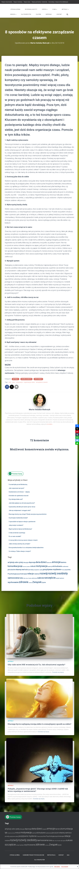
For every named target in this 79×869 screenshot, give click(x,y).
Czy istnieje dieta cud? (16, 499)
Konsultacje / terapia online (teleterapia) (58, 2)
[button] (56, 9)
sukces (40, 578)
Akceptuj (57, 866)
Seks (21, 578)
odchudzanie (57, 566)
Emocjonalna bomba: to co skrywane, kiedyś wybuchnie (26, 547)
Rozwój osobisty (26, 379)
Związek (37, 582)
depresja (32, 562)
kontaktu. (50, 424)
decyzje (25, 562)
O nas (54, 9)
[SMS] (77, 443)
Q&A (68, 855)
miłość (33, 566)
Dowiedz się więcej (58, 672)
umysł (57, 578)
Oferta (44, 9)
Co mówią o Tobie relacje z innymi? (20, 551)
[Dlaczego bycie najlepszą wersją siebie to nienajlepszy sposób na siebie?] (39, 698)
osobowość (65, 566)
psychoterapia (22, 574)
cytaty (20, 562)
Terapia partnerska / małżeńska (39, 2)
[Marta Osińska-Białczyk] (39, 400)
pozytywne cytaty (38, 569)
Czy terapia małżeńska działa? (18, 518)
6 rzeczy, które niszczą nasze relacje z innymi (23, 540)
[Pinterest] (77, 431)
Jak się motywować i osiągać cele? (20, 510)
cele (9, 382)
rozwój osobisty (58, 573)
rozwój (43, 573)
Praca (63, 569)
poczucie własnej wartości (18, 570)
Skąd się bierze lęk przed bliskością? (20, 529)
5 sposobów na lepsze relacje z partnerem (22, 521)
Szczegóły (64, 866)
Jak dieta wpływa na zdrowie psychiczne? (22, 503)
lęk (21, 566)
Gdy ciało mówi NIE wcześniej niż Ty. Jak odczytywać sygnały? (36, 664)
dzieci (44, 562)
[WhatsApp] (77, 437)
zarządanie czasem (42, 382)
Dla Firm (38, 14)
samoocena (13, 578)
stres (27, 578)
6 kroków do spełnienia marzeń (18, 495)
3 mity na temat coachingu (17, 532)
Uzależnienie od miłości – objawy (19, 492)
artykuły (11, 562)
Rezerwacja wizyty (31, 9)
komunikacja (14, 566)
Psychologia (12, 574)
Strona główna (15, 9)
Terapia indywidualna (6, 2)
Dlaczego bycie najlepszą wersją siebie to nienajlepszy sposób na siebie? (39, 724)
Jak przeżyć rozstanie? (16, 525)
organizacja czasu (29, 382)
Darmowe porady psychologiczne (33, 855)
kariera (63, 562)
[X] (77, 428)
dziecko (49, 562)
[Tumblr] (77, 434)
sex (24, 578)
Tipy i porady (38, 379)
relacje (30, 573)
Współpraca (51, 855)
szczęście (50, 577)
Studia (30, 578)
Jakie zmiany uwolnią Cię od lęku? (19, 544)
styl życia (34, 578)
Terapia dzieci (27, 2)
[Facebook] (77, 425)
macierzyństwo (26, 566)
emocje (56, 562)
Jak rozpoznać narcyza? (16, 488)
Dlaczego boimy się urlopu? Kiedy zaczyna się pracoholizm (28, 514)
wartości (62, 578)
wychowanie (13, 582)
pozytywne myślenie (52, 569)
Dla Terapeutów (26, 14)
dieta (38, 562)
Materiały (49, 14)
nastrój (50, 566)
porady (31, 569)
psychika (68, 569)
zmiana (30, 582)
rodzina (36, 574)
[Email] (77, 440)
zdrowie (23, 582)
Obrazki (12, 14)
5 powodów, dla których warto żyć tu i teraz (22, 507)
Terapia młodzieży (17, 2)
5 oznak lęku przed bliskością (18, 484)
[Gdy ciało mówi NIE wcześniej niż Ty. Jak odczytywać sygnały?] (39, 636)
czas (13, 382)
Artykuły (65, 9)
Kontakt (59, 14)
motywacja (19, 382)
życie (44, 582)
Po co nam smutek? (15, 536)
